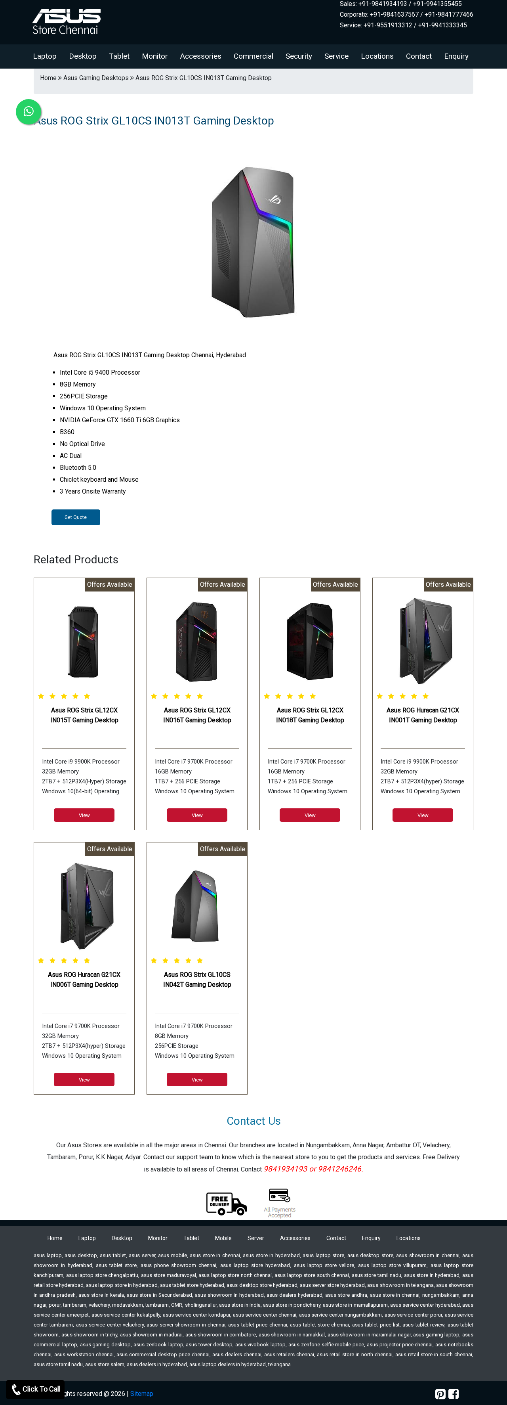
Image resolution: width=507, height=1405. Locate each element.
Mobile (223, 1238)
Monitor (155, 56)
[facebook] (453, 1394)
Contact (419, 56)
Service (336, 56)
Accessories (200, 56)
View (84, 815)
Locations (377, 56)
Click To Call (42, 1389)
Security (299, 56)
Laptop (45, 56)
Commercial (253, 56)
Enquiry (456, 56)
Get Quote (76, 517)
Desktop (83, 56)
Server (256, 1238)
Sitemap (141, 1393)
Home (55, 1238)
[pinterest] (440, 1394)
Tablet (119, 56)
